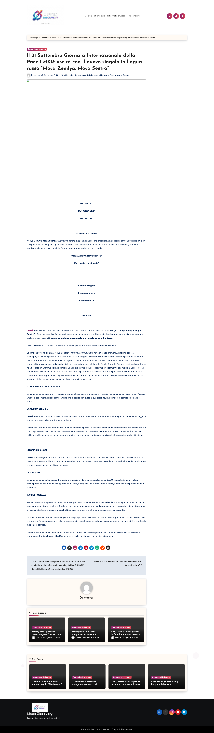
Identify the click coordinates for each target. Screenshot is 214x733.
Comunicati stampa (95, 16)
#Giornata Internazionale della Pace (79, 75)
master (37, 75)
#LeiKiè (99, 75)
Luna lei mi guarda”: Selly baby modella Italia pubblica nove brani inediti (165, 684)
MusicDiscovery (40, 714)
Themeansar (126, 729)
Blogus (115, 729)
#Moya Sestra (110, 75)
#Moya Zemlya (123, 75)
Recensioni (134, 16)
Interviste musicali (117, 16)
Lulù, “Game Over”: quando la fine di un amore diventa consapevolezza (125, 634)
